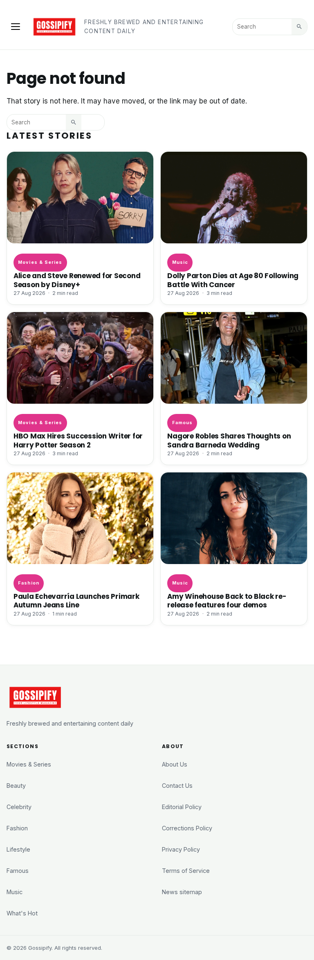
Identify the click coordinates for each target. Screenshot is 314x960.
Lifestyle (18, 849)
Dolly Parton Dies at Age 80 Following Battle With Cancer (232, 280)
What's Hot (22, 913)
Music (180, 262)
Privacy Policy (181, 849)
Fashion (28, 583)
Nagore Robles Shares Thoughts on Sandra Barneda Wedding (229, 440)
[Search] (299, 26)
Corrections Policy (187, 828)
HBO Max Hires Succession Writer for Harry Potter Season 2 (78, 440)
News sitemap (182, 891)
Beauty (16, 785)
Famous (182, 422)
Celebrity (19, 806)
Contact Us (177, 785)
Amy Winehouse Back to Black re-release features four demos (226, 600)
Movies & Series (40, 262)
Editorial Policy (182, 806)
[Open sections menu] (16, 27)
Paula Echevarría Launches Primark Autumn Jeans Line (76, 600)
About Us (174, 764)
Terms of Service (186, 870)
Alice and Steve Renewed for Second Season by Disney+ (76, 280)
